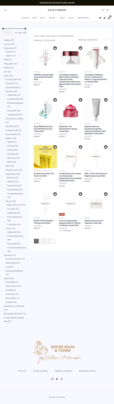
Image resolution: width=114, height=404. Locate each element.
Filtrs (7, 32)
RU (103, 10)
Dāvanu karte (83, 18)
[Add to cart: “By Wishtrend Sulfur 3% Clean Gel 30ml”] (55, 147)
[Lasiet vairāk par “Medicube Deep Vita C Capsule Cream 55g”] (106, 194)
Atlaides (25, 18)
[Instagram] (52, 379)
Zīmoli (62, 18)
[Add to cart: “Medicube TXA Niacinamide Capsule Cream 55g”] (80, 100)
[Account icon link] (104, 18)
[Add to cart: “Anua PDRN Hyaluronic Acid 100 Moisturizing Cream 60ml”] (55, 100)
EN (108, 10)
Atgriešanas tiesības (87, 371)
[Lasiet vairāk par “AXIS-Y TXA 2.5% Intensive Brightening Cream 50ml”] (106, 147)
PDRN (34, 18)
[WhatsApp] (62, 379)
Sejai (42, 18)
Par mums (22, 371)
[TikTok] (57, 379)
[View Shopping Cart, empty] (109, 18)
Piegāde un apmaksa (63, 371)
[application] (45, 18)
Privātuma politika (40, 371)
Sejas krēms (51, 36)
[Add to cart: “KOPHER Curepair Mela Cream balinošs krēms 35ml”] (55, 48)
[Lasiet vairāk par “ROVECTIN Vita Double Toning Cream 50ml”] (55, 194)
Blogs (71, 18)
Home (36, 36)
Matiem (52, 18)
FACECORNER (57, 10)
